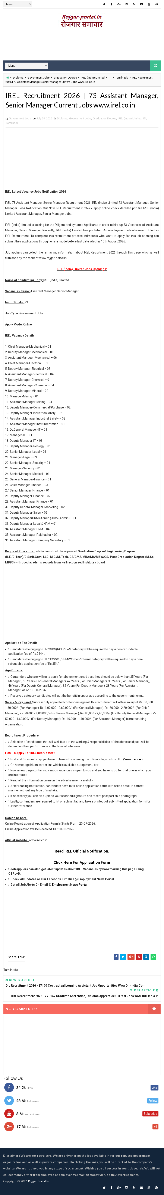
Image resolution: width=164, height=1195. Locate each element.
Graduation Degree (65, 77)
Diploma (18, 77)
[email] (141, 4)
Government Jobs (39, 77)
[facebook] (111, 4)
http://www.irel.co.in (130, 759)
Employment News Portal (70, 884)
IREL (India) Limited (93, 77)
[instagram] (126, 4)
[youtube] (149, 4)
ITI (110, 77)
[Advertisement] (82, 45)
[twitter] (104, 4)
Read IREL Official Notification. (82, 851)
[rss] (134, 4)
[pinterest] (156, 4)
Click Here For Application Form (82, 862)
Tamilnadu (122, 77)
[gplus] (119, 4)
